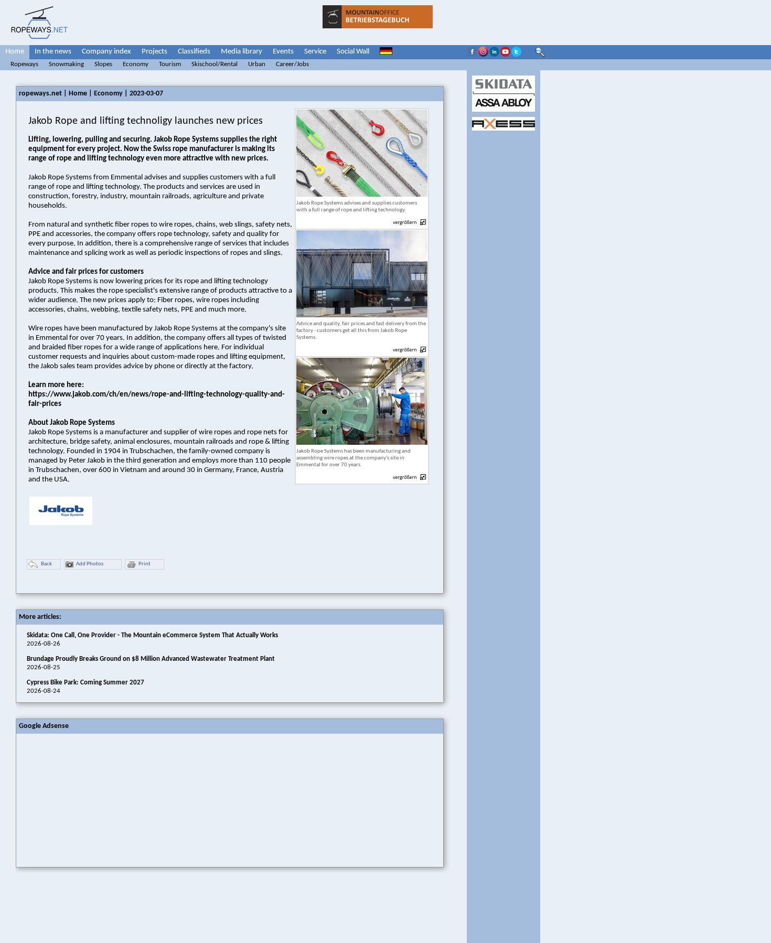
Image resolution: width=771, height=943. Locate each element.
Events (283, 52)
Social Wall (353, 52)
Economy (135, 64)
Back (46, 564)
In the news (53, 52)
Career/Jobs (292, 64)
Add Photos (89, 564)
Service (315, 52)
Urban (256, 64)
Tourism (170, 64)
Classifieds (194, 52)
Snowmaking (66, 64)
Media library (241, 52)
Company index (106, 52)
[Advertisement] (95, 799)
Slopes (103, 64)
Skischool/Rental (214, 64)
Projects (154, 52)
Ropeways (24, 64)
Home (14, 52)
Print (144, 564)
